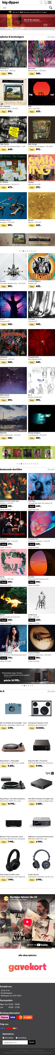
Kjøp (4, 73)
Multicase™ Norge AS (44, 1052)
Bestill (3, 506)
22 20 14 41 (5, 990)
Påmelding (9, 1038)
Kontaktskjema (6, 993)
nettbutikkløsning (25, 1052)
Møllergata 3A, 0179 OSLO (11, 995)
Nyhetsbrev (8, 1034)
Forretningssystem (10, 1052)
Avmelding (22, 1038)
